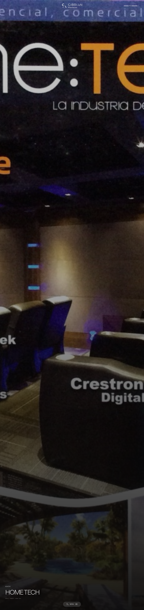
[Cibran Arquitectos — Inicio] (72, 5)
